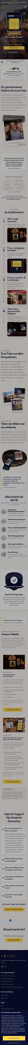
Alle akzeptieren (14, 1038)
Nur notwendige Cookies (14, 1042)
